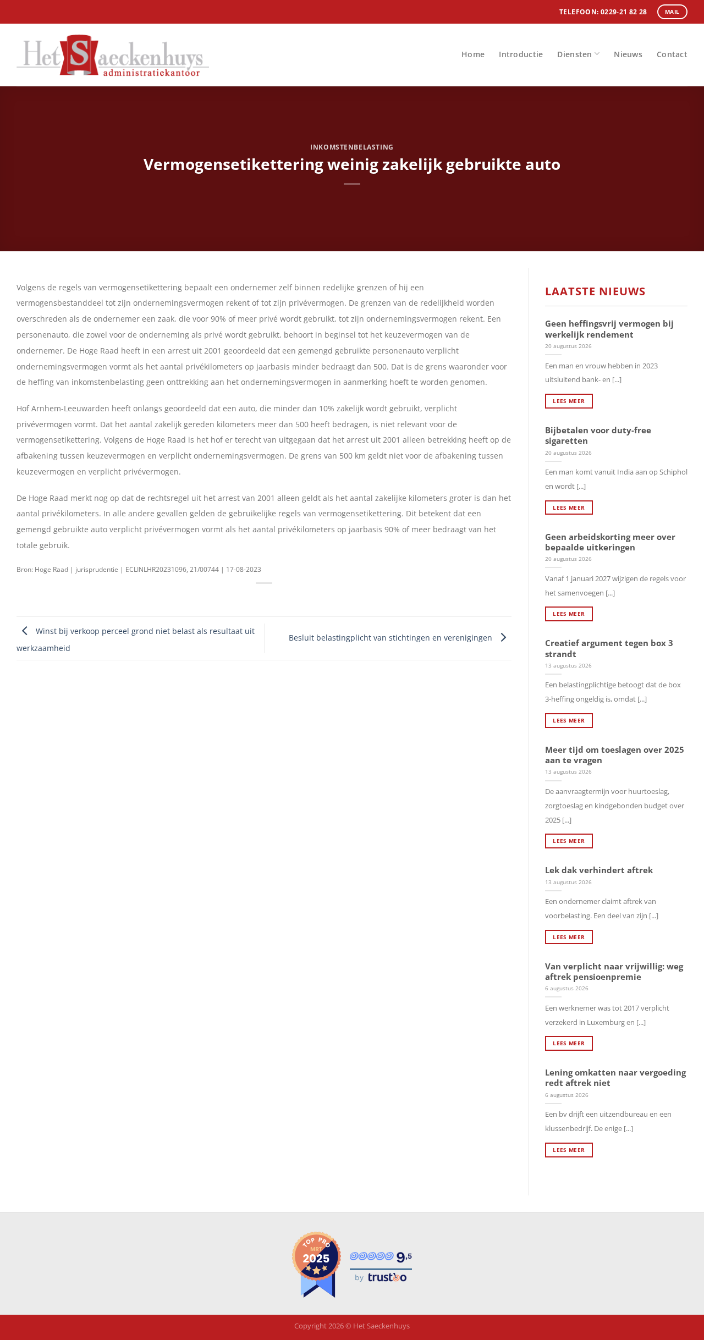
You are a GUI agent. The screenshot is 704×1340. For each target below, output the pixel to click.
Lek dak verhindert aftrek (599, 870)
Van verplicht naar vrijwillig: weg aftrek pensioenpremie (614, 971)
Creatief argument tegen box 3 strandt (609, 648)
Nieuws (628, 54)
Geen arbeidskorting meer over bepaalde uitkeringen (610, 542)
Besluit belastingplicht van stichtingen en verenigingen (391, 637)
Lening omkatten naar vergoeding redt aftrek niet (615, 1077)
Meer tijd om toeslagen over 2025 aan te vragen (614, 755)
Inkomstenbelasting (351, 147)
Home (473, 54)
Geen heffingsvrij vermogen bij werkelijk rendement (609, 328)
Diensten (574, 54)
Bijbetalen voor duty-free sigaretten (598, 435)
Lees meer (569, 401)
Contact (672, 54)
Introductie (521, 54)
